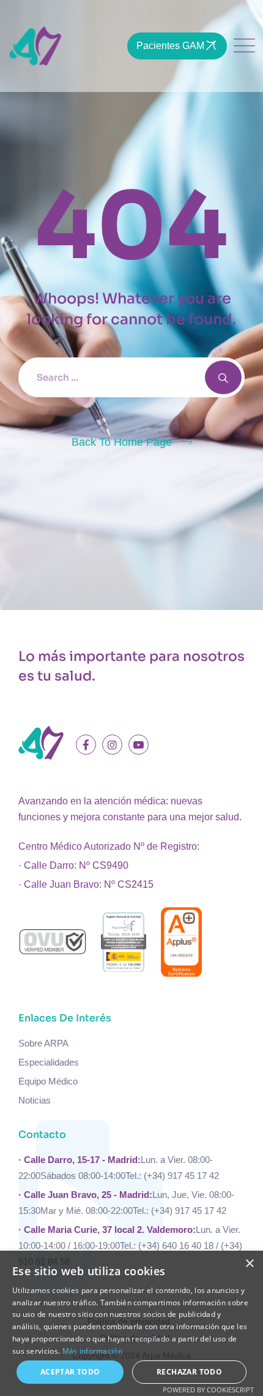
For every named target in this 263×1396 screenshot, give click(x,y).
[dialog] (131, 1323)
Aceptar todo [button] (70, 1372)
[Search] (223, 377)
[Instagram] (112, 744)
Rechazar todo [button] (189, 1372)
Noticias (34, 1100)
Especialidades (48, 1062)
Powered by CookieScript (208, 1389)
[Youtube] (138, 744)
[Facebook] (86, 744)
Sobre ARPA (43, 1043)
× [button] (249, 1263)
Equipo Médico (48, 1081)
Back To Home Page (122, 442)
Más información (92, 1351)
